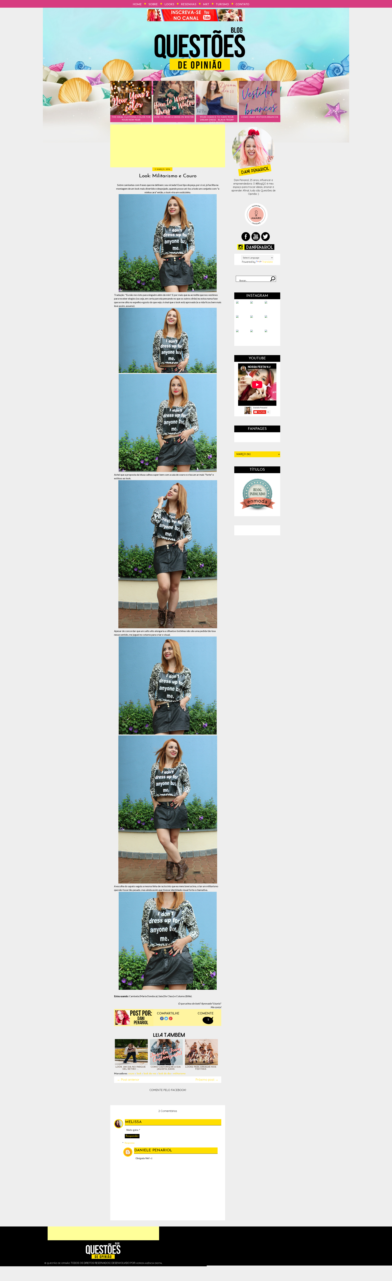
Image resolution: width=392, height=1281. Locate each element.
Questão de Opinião (58, 1263)
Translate (267, 261)
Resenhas (188, 4)
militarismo (179, 1073)
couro (131, 1073)
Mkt (206, 4)
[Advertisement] (167, 145)
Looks (169, 4)
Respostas (130, 1142)
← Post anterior (128, 1079)
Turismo (222, 4)
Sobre (153, 4)
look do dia (164, 1073)
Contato (242, 4)
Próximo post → (207, 1079)
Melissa (133, 1122)
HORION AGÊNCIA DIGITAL (149, 1263)
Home (137, 4)
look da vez (150, 1073)
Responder (132, 1136)
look (139, 1073)
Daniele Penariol (153, 1150)
